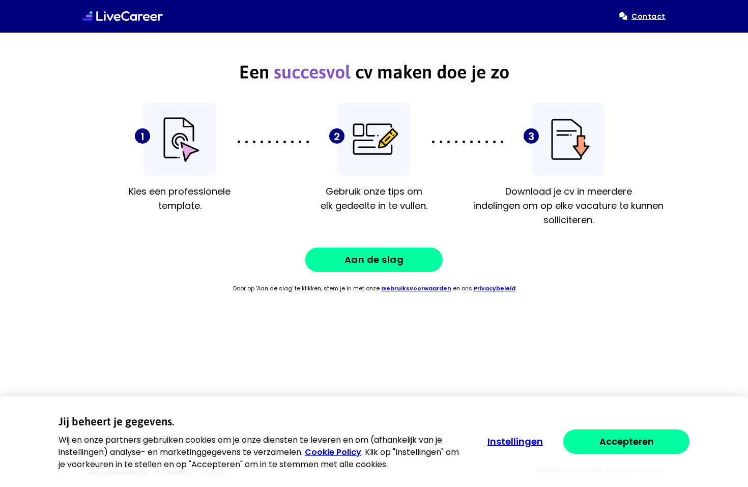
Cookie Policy (333, 452)
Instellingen (515, 442)
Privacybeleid (494, 288)
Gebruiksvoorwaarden (416, 288)
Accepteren (626, 441)
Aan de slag (374, 259)
